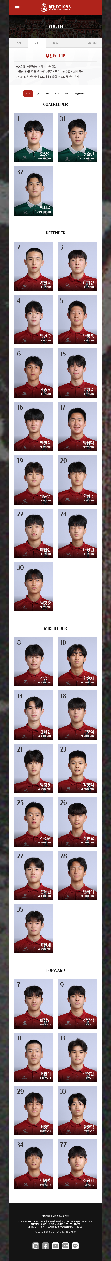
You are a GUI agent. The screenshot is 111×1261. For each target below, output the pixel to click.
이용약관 (46, 1216)
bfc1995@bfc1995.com (79, 1221)
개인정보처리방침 (61, 1216)
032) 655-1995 (36, 1221)
